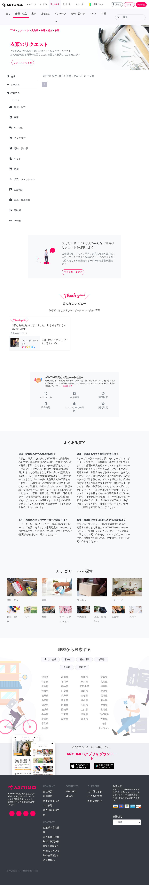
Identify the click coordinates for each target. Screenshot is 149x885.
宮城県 (44, 691)
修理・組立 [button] (21, 13)
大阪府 (66, 667)
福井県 (64, 686)
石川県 (64, 681)
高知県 (104, 681)
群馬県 (44, 719)
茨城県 (44, 709)
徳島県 (84, 714)
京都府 (82, 667)
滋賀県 (64, 719)
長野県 (64, 695)
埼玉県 (101, 659)
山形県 (44, 700)
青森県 (44, 681)
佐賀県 (104, 691)
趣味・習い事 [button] (78, 13)
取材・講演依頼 (51, 841)
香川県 (84, 719)
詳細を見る (67, 386)
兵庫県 (84, 677)
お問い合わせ (95, 801)
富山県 (64, 677)
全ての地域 (50, 659)
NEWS (69, 796)
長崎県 (104, 695)
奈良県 (84, 681)
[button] (117, 4)
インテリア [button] (60, 13)
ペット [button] (93, 13)
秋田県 (44, 695)
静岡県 (64, 705)
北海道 (44, 677)
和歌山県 (84, 686)
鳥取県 (84, 691)
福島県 (44, 705)
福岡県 (104, 686)
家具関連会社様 (51, 837)
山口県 (84, 709)
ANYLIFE (70, 791)
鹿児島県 (104, 714)
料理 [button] (103, 13)
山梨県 (64, 691)
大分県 (104, 705)
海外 (104, 723)
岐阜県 (64, 700)
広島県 (84, 705)
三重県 (64, 714)
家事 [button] (33, 13)
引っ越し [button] (45, 13)
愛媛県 (104, 677)
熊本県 (104, 700)
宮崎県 (104, 709)
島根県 (84, 695)
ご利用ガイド (95, 791)
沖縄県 (104, 719)
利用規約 (47, 796)
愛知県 (64, 709)
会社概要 (47, 791)
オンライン (104, 728)
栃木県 (44, 714)
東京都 (67, 659)
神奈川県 (84, 659)
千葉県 (44, 723)
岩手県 (44, 686)
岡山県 (84, 700)
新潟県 (44, 728)
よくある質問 (95, 796)
